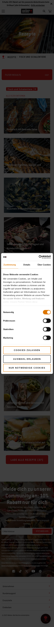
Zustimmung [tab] (9, 264)
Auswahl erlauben (27, 359)
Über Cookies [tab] (44, 264)
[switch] (47, 320)
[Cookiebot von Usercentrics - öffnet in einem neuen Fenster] (39, 257)
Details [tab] (26, 264)
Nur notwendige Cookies (27, 368)
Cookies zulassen (27, 350)
